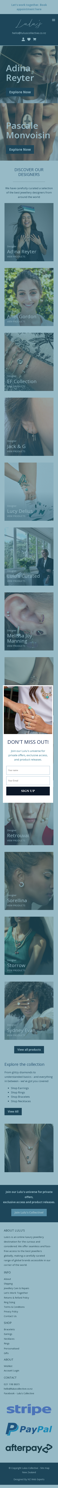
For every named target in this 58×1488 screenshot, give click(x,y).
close (50, 689)
